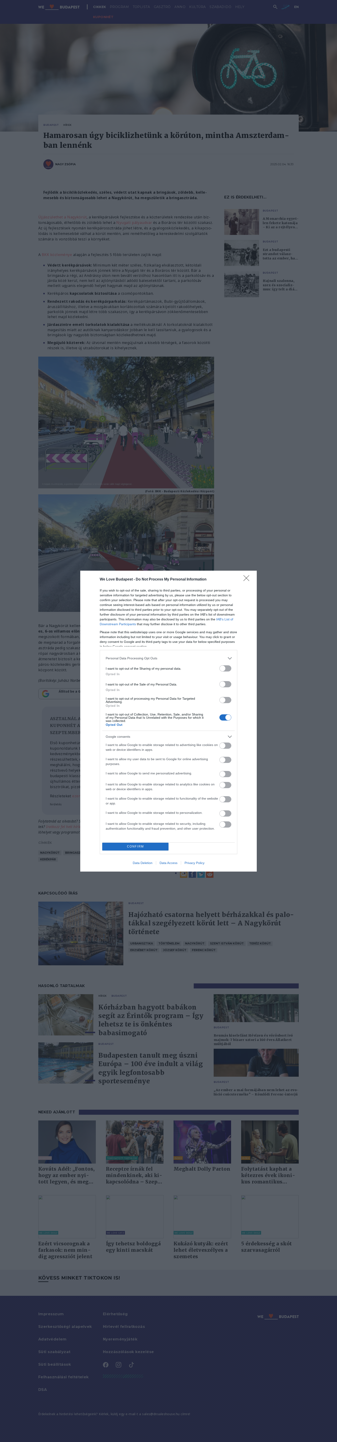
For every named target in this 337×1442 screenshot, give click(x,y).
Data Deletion (142, 863)
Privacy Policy (194, 863)
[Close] (247, 579)
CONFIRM (135, 846)
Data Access (168, 863)
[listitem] (168, 658)
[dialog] (168, 721)
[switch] (225, 668)
